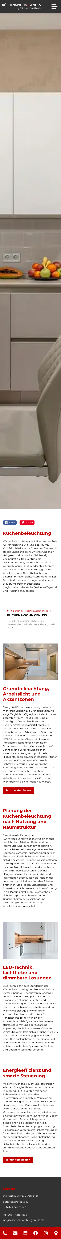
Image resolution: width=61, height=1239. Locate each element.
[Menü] (54, 6)
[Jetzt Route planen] (56, 1233)
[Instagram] (46, 1233)
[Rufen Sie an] (5, 1233)
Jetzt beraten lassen (18, 790)
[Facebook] (35, 1233)
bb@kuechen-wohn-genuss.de (23, 1220)
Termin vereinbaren (18, 1159)
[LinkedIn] (25, 1233)
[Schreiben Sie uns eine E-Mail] (15, 1233)
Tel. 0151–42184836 (15, 1214)
